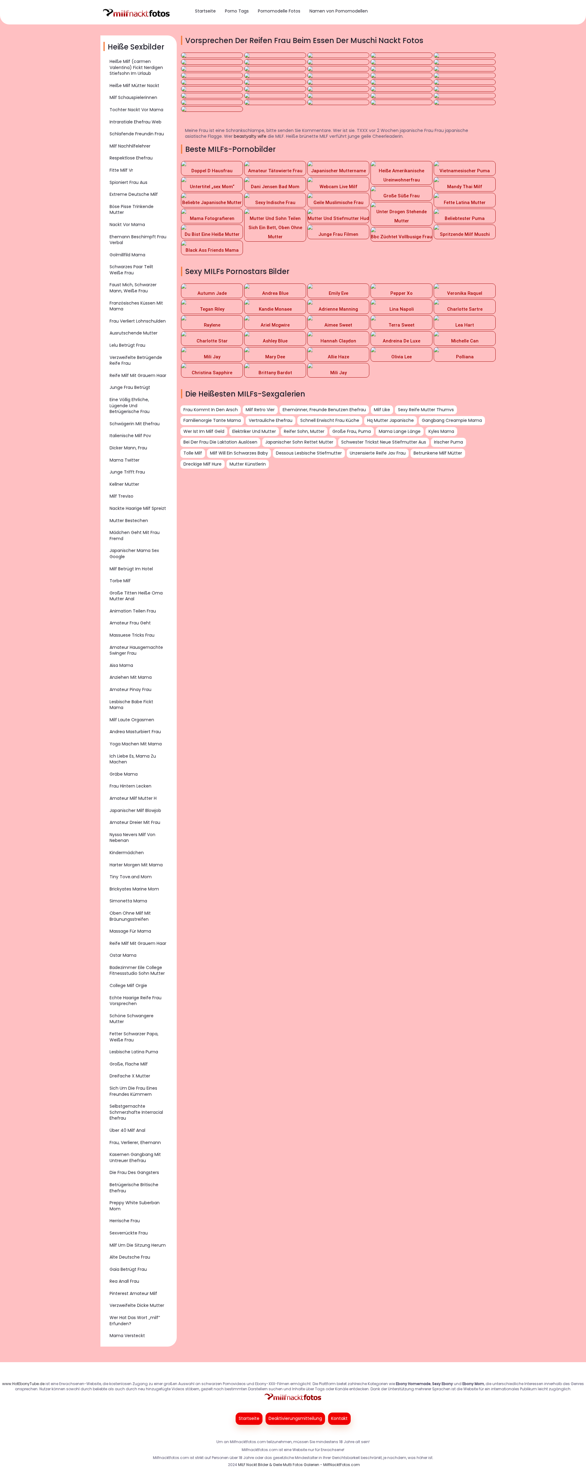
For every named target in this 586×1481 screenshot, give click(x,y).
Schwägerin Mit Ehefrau (135, 424)
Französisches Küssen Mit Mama (136, 306)
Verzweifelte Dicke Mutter (137, 1305)
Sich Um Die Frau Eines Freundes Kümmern (133, 1091)
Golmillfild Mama (127, 255)
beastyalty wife (250, 136)
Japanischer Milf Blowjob (135, 810)
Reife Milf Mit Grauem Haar (138, 375)
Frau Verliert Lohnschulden (138, 321)
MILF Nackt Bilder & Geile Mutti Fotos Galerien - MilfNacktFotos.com (299, 1464)
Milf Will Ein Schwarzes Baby (239, 453)
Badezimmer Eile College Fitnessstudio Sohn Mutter (137, 970)
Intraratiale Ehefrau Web (135, 122)
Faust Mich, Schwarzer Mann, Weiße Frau (133, 288)
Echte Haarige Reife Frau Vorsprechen (135, 1001)
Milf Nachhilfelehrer (130, 146)
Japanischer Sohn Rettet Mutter (299, 442)
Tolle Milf (192, 453)
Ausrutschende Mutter (133, 333)
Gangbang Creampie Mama (452, 420)
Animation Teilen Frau (133, 611)
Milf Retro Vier (260, 410)
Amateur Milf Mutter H (133, 798)
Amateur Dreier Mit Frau (135, 822)
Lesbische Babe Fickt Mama (131, 705)
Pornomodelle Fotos (279, 11)
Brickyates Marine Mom (134, 889)
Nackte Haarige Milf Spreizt (138, 508)
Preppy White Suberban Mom (135, 1206)
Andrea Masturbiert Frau (135, 732)
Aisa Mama (121, 665)
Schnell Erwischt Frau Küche (329, 420)
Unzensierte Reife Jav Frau (378, 453)
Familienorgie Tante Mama (212, 420)
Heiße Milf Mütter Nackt (134, 85)
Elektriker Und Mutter (254, 431)
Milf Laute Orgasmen (132, 720)
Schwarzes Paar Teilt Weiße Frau (131, 270)
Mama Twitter (124, 460)
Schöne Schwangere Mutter (132, 1019)
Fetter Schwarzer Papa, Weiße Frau (134, 1037)
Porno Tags (237, 11)
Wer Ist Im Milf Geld (203, 431)
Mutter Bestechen (129, 520)
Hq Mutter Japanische (390, 420)
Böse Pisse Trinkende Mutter (132, 209)
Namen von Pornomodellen (338, 11)
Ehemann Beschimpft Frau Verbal (138, 240)
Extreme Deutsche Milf (134, 194)
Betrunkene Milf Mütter (438, 453)
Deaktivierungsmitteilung (295, 1418)
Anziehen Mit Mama (131, 677)
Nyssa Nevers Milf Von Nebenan (132, 838)
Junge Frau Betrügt (130, 387)
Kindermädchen (127, 853)
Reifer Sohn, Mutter (304, 431)
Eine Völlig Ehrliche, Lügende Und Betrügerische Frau (130, 406)
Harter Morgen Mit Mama (136, 865)
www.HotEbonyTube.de (23, 1383)
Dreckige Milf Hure (202, 464)
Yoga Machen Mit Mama (136, 744)
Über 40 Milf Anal (127, 1130)
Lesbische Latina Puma (134, 1052)
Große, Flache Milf (129, 1064)
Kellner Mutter (124, 484)
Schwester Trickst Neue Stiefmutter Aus (383, 442)
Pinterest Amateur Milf (133, 1293)
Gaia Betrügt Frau (128, 1269)
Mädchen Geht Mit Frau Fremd (135, 535)
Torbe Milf (120, 581)
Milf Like (382, 410)
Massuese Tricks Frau (132, 635)
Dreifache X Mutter (130, 1076)
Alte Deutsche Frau (130, 1257)
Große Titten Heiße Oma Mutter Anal (136, 596)
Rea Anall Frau (124, 1281)
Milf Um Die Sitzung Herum (138, 1245)
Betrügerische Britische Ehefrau (134, 1188)
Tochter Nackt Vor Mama (136, 110)
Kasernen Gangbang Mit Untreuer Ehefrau (135, 1157)
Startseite (205, 11)
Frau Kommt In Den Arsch (210, 410)
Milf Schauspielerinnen (133, 97)
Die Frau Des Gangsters (134, 1172)
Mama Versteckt (127, 1336)
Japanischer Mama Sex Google (134, 553)
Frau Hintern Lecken (130, 786)
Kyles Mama (441, 431)
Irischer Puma (448, 442)
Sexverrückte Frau (129, 1233)
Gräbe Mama (124, 774)
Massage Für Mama (130, 931)
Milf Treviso (121, 496)
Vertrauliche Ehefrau (270, 420)
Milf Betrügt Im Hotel (131, 569)
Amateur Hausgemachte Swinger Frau (136, 650)
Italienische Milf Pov (130, 436)
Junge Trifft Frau (127, 472)
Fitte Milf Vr (121, 170)
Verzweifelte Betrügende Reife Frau (136, 360)
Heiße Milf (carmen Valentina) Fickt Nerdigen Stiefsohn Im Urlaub (136, 67)
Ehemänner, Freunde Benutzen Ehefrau (324, 410)
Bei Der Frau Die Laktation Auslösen (220, 442)
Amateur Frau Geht (130, 623)
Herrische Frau (125, 1221)
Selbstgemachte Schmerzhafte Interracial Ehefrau (136, 1112)
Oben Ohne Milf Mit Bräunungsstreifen (130, 916)
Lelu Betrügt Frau (127, 345)
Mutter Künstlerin (248, 464)
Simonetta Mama (128, 901)
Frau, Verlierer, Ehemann (135, 1142)
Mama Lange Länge (400, 431)
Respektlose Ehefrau (131, 158)
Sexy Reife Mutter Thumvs (426, 410)
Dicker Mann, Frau (128, 448)
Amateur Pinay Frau (130, 689)
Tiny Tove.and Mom (131, 877)
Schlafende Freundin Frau (137, 134)
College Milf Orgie (128, 985)
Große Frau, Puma (351, 431)
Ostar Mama (123, 955)
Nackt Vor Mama (127, 224)
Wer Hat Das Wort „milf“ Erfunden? (135, 1321)
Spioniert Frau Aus (128, 182)
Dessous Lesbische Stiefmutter (309, 453)
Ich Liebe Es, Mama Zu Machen (133, 759)
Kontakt (339, 1418)
